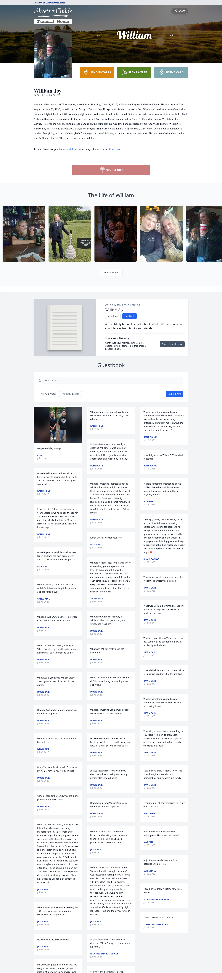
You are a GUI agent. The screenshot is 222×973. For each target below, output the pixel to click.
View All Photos (111, 272)
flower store (115, 149)
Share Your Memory (172, 344)
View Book (113, 316)
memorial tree (70, 149)
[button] (58, 425)
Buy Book (129, 316)
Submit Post (175, 393)
